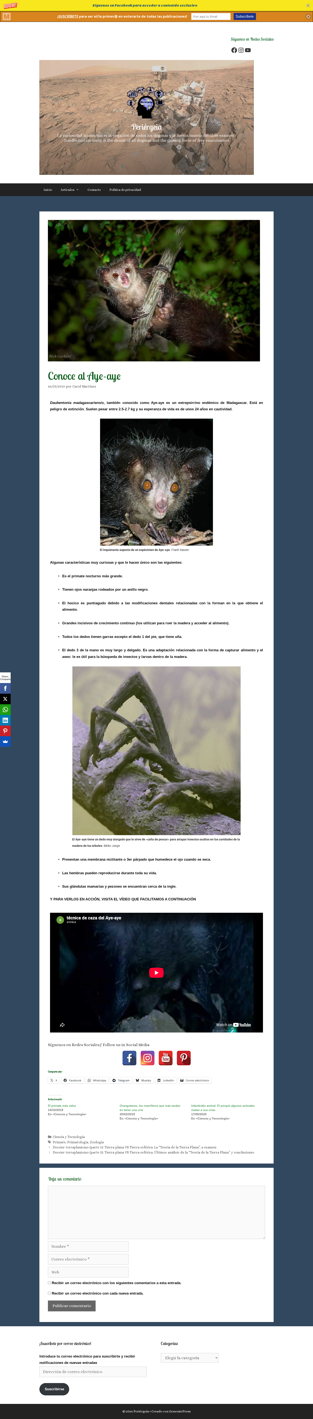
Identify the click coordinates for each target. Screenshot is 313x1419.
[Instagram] (241, 50)
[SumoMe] (5, 741)
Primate (59, 1142)
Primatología (77, 1142)
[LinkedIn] (5, 720)
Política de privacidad (125, 190)
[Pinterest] (183, 1058)
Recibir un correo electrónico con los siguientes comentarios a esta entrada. (116, 1283)
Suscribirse (54, 1389)
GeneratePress (180, 1411)
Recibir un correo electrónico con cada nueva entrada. (98, 1293)
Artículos (67, 190)
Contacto (94, 190)
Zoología (97, 1142)
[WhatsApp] (5, 709)
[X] (5, 699)
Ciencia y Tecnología (69, 1137)
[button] (156, 5)
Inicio (48, 190)
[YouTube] (247, 50)
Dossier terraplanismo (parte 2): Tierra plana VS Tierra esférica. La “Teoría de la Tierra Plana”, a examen (134, 1147)
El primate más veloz (62, 1105)
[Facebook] (234, 50)
